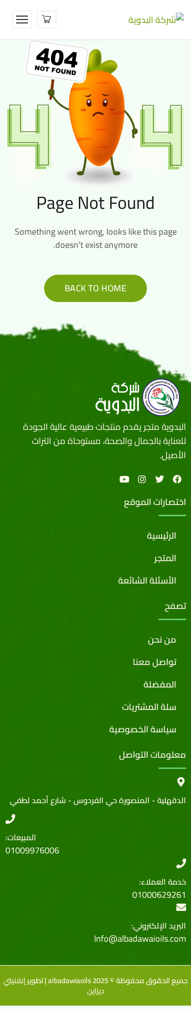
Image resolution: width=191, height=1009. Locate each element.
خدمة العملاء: (162, 881)
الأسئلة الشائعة (147, 580)
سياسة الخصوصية (142, 729)
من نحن (162, 639)
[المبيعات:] (10, 819)
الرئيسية (161, 535)
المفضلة (159, 684)
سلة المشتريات (149, 707)
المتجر (165, 558)
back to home (95, 288)
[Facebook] (177, 479)
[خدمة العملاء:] (181, 863)
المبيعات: (20, 837)
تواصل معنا (154, 662)
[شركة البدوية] (156, 19)
